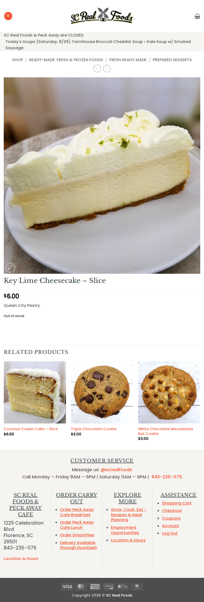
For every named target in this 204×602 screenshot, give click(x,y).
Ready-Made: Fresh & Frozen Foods (66, 60)
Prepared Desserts (172, 60)
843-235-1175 (167, 477)
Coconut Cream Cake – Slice (31, 429)
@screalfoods (116, 469)
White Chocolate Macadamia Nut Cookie (165, 431)
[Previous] (4, 405)
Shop (17, 60)
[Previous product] (107, 68)
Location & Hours (21, 558)
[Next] (200, 405)
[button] (8, 16)
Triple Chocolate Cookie (93, 429)
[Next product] (97, 68)
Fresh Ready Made (128, 60)
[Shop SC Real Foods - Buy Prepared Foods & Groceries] (102, 16)
